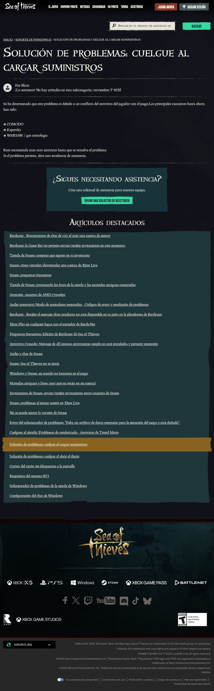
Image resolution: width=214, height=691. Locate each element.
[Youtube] (106, 600)
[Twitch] (88, 600)
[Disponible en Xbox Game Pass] (146, 583)
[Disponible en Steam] (110, 583)
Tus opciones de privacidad (82, 679)
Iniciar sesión (196, 7)
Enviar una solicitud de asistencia (107, 200)
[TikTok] (135, 600)
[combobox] (142, 26)
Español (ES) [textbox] (23, 644)
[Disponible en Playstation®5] (51, 583)
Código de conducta (169, 679)
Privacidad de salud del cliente (192, 684)
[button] (29, 645)
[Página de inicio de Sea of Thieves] (21, 7)
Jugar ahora (166, 7)
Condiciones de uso (113, 679)
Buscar (196, 26)
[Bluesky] (147, 601)
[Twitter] (75, 600)
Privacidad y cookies (141, 679)
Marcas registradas (196, 679)
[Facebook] (65, 600)
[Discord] (124, 601)
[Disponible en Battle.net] (190, 583)
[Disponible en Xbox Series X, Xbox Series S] (20, 583)
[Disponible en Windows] (82, 583)
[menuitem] (53, 6)
